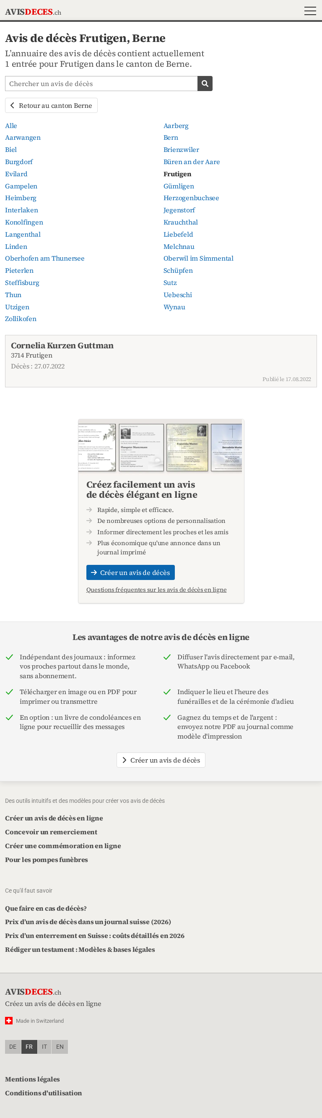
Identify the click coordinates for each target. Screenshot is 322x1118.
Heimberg (20, 197)
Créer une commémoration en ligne (63, 845)
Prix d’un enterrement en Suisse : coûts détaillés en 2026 (94, 935)
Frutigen (178, 173)
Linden (16, 246)
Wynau (174, 306)
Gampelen (21, 186)
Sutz (170, 282)
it (44, 1046)
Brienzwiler (181, 149)
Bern (171, 137)
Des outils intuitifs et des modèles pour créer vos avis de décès (85, 800)
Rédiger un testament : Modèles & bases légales (80, 949)
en (60, 1046)
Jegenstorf (179, 209)
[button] (308, 12)
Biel (11, 149)
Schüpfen (178, 270)
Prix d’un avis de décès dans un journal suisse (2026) (88, 921)
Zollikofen (20, 318)
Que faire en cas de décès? (46, 908)
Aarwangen (23, 137)
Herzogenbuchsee (191, 197)
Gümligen (179, 186)
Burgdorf (19, 161)
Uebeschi (178, 294)
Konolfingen (24, 222)
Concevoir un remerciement (51, 831)
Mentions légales (32, 1079)
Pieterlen (19, 270)
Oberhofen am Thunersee (45, 258)
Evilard (16, 173)
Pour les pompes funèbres (46, 859)
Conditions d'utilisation (43, 1092)
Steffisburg (22, 282)
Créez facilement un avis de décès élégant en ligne (141, 489)
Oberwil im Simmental (199, 258)
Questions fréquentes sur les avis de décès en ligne (156, 589)
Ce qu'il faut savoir (28, 890)
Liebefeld (178, 234)
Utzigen (17, 306)
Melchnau (179, 246)
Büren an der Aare (192, 161)
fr (29, 1046)
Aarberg (176, 125)
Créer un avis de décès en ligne (54, 818)
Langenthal (23, 234)
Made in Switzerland (40, 1021)
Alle (11, 125)
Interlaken (21, 209)
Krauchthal (181, 222)
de (12, 1046)
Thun (13, 294)
